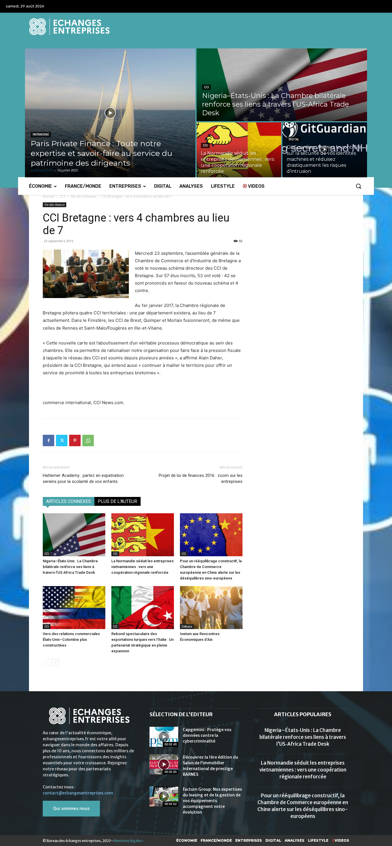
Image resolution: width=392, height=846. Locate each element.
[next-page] (55, 662)
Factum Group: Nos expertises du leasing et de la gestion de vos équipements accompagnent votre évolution (212, 801)
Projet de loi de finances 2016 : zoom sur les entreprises (200, 478)
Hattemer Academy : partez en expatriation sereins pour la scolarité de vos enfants (83, 478)
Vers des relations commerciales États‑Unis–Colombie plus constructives (71, 639)
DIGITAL (294, 139)
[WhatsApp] (88, 440)
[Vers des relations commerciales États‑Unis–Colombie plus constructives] (74, 607)
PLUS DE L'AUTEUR (117, 501)
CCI (206, 87)
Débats (187, 626)
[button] (358, 186)
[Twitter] (61, 440)
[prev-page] (46, 662)
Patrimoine (41, 134)
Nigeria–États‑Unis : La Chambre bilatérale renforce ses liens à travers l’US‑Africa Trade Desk (70, 567)
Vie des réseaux (83, 196)
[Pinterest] (75, 440)
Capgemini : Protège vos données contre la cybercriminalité (207, 735)
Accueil (48, 196)
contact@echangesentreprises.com (78, 793)
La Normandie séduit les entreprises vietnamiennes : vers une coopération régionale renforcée (142, 567)
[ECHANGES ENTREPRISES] (196, 26)
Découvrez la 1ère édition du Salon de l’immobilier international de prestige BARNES (210, 766)
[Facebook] (48, 440)
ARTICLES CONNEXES (68, 501)
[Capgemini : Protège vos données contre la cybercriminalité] (164, 737)
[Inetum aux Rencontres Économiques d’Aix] (211, 607)
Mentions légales (127, 841)
